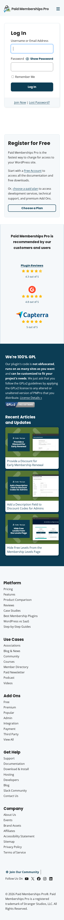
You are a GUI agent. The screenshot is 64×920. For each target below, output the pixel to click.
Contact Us (11, 796)
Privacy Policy (13, 847)
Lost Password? (39, 102)
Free (6, 702)
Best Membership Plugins (21, 616)
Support (9, 758)
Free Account (33, 171)
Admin (8, 718)
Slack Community (15, 791)
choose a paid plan (25, 189)
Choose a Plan (32, 208)
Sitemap (9, 842)
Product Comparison (18, 600)
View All (9, 739)
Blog (6, 785)
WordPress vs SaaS (16, 621)
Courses (9, 662)
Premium (10, 707)
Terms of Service (15, 852)
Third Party (11, 734)
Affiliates (9, 831)
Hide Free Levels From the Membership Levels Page (24, 550)
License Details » (31, 398)
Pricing (8, 589)
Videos (8, 683)
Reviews (9, 605)
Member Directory (16, 667)
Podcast (9, 678)
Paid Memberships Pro (26, 6)
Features (9, 594)
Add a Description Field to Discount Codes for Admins (25, 506)
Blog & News (12, 651)
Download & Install (16, 769)
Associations (12, 645)
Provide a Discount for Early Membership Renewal (25, 463)
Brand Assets (12, 826)
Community (11, 656)
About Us (10, 815)
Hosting (9, 775)
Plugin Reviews (32, 266)
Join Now (20, 102)
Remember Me (24, 77)
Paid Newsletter (14, 672)
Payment (9, 729)
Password (17, 59)
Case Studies (12, 611)
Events (8, 820)
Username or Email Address (29, 41)
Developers (11, 780)
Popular (9, 713)
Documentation (14, 764)
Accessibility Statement (19, 836)
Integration (11, 723)
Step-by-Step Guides (17, 627)
